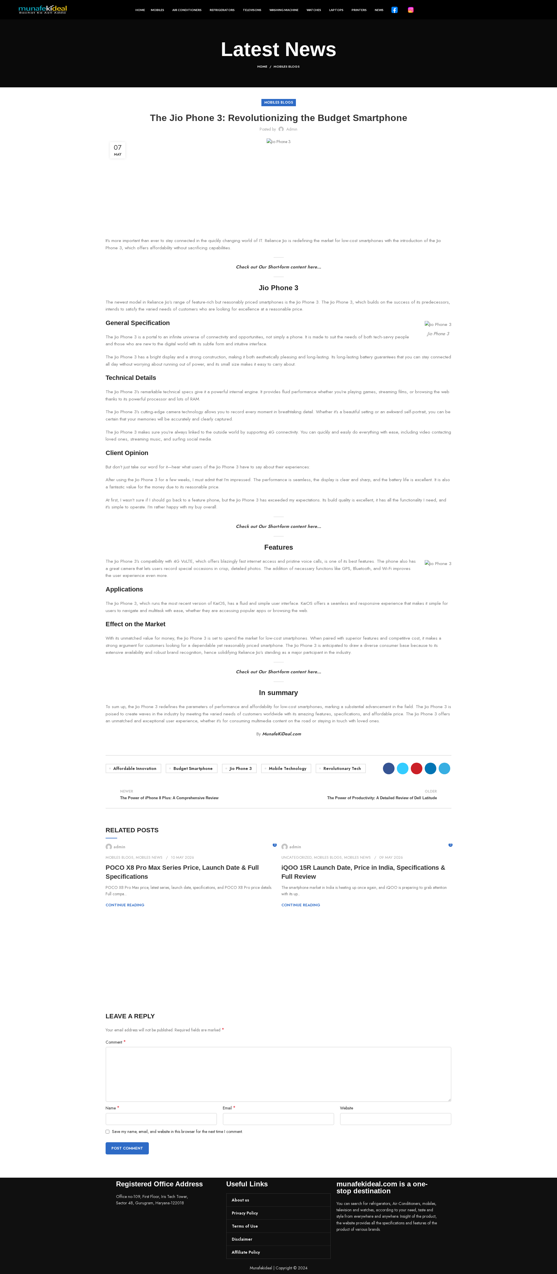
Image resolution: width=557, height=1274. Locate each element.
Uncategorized (296, 857)
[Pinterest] (375, 1246)
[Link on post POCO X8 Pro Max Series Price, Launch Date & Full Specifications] (191, 847)
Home (262, 66)
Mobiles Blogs (287, 66)
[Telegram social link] (444, 768)
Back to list (278, 794)
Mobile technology (287, 768)
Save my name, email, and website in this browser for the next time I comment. (177, 1131)
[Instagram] (359, 1246)
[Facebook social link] (389, 768)
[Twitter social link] (402, 768)
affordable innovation (134, 768)
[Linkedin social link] (430, 768)
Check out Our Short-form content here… (278, 267)
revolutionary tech (342, 768)
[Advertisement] (278, 194)
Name (113, 1108)
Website (346, 1108)
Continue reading (125, 905)
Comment (116, 1042)
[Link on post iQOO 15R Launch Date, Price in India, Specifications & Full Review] (366, 847)
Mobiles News (149, 857)
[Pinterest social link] (416, 768)
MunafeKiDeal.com (281, 734)
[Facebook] (344, 1246)
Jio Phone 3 (241, 768)
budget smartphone (193, 768)
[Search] (536, 10)
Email (229, 1108)
